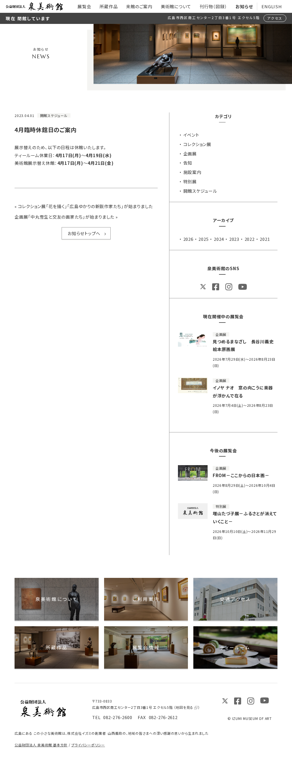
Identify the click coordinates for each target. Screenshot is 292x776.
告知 (187, 163)
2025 (203, 239)
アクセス (275, 18)
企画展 (190, 154)
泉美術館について (56, 599)
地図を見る (184, 707)
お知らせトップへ (84, 233)
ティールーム (235, 647)
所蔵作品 (57, 647)
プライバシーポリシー (88, 744)
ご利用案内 (146, 599)
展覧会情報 (146, 647)
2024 (219, 239)
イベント (191, 135)
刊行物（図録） (213, 6)
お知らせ (244, 6)
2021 (265, 239)
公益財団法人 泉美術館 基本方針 (41, 744)
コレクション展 (197, 144)
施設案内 (192, 172)
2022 (250, 239)
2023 (234, 239)
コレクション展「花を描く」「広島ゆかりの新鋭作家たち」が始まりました (85, 206)
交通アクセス (235, 599)
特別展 (190, 181)
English (271, 6)
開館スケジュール (200, 191)
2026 (188, 239)
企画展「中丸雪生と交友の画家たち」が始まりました (64, 217)
